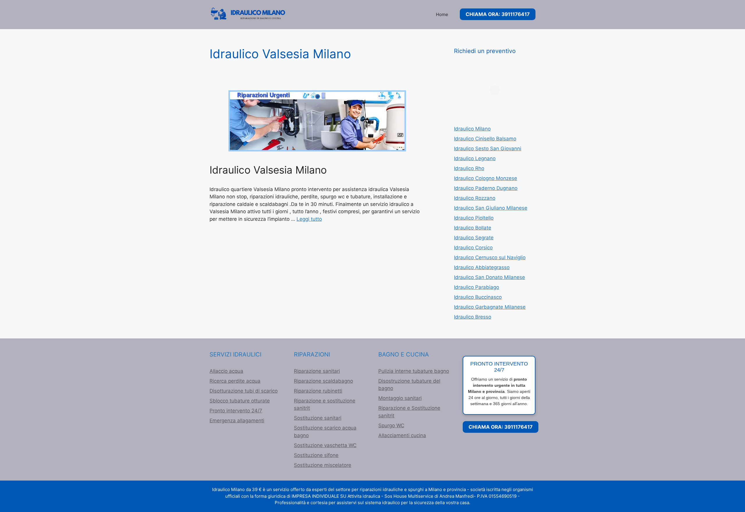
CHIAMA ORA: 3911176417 (498, 14)
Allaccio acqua (226, 371)
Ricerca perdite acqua (235, 381)
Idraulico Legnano (475, 158)
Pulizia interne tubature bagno (413, 371)
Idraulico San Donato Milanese (489, 277)
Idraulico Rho (469, 168)
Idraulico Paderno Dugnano (485, 188)
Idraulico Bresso (472, 317)
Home (442, 14)
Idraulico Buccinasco (478, 297)
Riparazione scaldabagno (323, 381)
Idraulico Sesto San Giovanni (487, 148)
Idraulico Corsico (473, 247)
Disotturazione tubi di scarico (244, 391)
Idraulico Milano (472, 129)
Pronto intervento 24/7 (236, 411)
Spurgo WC (391, 425)
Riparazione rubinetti (318, 391)
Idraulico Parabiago (476, 287)
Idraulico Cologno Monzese (485, 178)
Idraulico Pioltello (474, 218)
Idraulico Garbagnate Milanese (490, 307)
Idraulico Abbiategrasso (482, 267)
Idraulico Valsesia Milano (268, 170)
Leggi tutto (309, 219)
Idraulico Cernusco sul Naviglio (490, 257)
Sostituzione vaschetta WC (325, 445)
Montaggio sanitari (400, 398)
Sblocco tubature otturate (240, 401)
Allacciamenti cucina (402, 435)
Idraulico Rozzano (474, 198)
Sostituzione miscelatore (322, 465)
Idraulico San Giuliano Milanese (490, 208)
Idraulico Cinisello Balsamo (485, 139)
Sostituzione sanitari (317, 418)
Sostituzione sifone (316, 455)
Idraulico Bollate (472, 228)
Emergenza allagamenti (237, 420)
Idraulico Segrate (474, 238)
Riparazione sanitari (317, 371)
